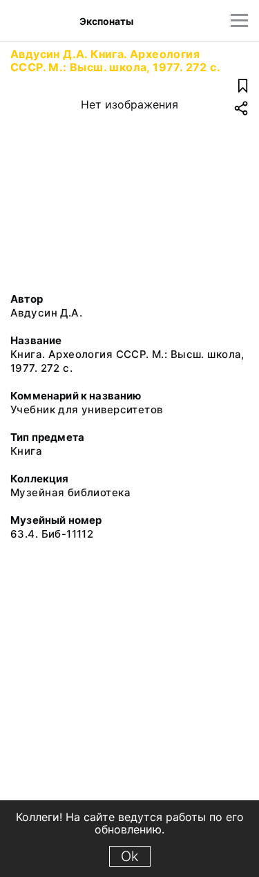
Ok (130, 856)
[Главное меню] (239, 20)
